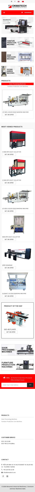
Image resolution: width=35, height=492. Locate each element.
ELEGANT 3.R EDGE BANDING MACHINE (14, 293)
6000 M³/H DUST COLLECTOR (11, 237)
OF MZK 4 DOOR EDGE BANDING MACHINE (15, 112)
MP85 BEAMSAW (7, 265)
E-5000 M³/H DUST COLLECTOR (11, 180)
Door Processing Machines (17, 84)
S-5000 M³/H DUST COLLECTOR (11, 152)
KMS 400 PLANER (10, 329)
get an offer (9, 114)
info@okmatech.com (10, 472)
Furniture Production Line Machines (17, 86)
